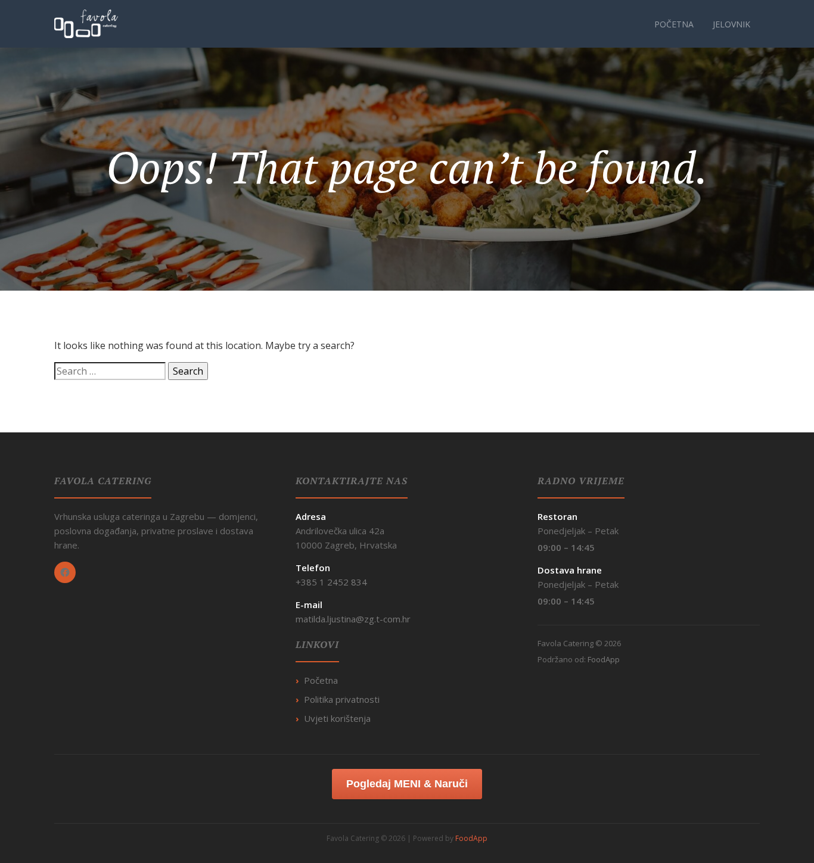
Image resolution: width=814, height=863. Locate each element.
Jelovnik (731, 24)
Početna (674, 24)
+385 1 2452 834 (331, 582)
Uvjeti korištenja (337, 718)
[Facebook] (65, 572)
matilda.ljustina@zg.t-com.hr (353, 619)
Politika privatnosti (342, 699)
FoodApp (604, 659)
